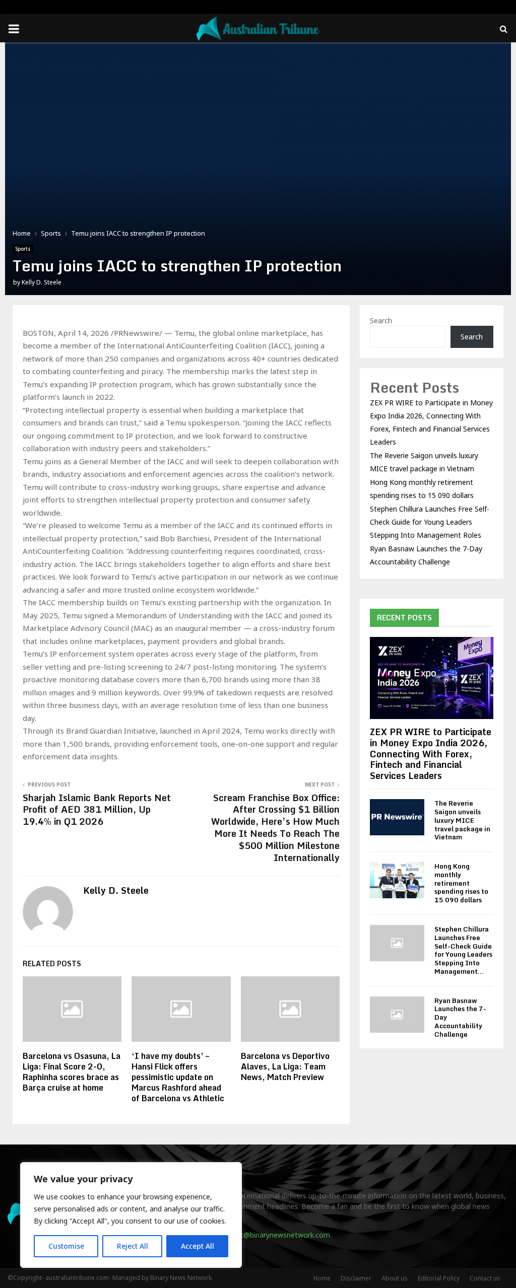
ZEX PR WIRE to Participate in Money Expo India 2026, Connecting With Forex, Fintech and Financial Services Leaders (430, 753)
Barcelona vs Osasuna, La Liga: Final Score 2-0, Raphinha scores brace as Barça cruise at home (71, 1071)
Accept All (197, 1246)
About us (394, 1278)
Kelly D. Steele (41, 282)
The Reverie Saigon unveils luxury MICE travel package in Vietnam (462, 820)
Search (381, 320)
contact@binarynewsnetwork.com (274, 1235)
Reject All (132, 1246)
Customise (66, 1246)
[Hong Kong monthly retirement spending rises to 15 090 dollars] (397, 880)
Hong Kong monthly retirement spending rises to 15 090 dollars (461, 883)
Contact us (485, 1278)
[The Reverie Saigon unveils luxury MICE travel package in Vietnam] (397, 817)
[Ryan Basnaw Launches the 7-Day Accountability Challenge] (397, 1014)
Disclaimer (356, 1278)
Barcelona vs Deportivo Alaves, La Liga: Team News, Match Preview (285, 1066)
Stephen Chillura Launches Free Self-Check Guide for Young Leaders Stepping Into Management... (463, 950)
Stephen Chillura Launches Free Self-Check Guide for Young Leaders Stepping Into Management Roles (429, 522)
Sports (23, 248)
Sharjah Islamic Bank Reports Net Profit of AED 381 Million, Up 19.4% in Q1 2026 (97, 809)
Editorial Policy (439, 1278)
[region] (131, 1215)
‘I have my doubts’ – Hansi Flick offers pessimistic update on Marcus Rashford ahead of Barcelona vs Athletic (178, 1076)
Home (322, 1278)
